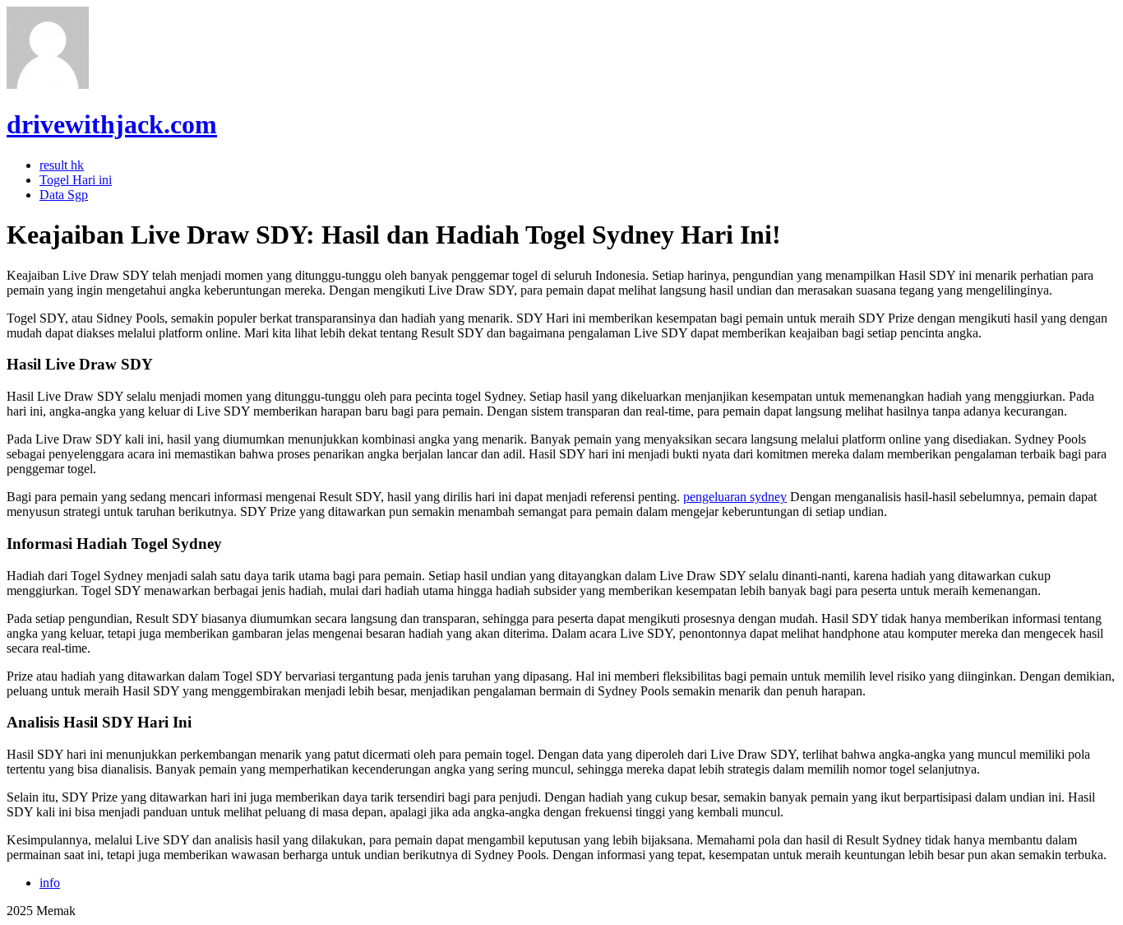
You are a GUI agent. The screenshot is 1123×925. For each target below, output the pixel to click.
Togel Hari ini (75, 180)
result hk (61, 165)
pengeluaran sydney (735, 497)
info (49, 883)
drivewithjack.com (112, 124)
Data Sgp (63, 195)
